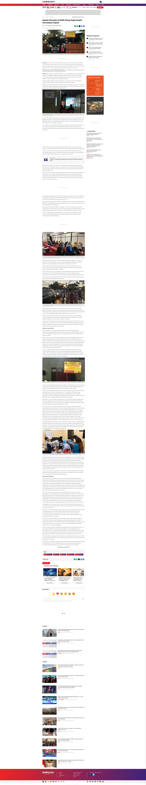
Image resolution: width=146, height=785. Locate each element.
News (47, 17)
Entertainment (76, 4)
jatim (91, 7)
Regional (100, 7)
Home (43, 4)
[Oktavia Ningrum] (92, 89)
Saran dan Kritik (76, 775)
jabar (88, 7)
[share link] (84, 26)
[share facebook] (75, 26)
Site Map (75, 776)
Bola (63, 4)
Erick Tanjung (48, 25)
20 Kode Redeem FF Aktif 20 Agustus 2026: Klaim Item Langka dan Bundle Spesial (96, 53)
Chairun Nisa (97, 80)
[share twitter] (79, 26)
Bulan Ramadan (52, 62)
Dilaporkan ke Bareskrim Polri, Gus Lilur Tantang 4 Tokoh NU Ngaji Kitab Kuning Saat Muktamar (96, 39)
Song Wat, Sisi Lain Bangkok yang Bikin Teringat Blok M (94, 111)
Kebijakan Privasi (76, 773)
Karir (60, 776)
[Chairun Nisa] (91, 81)
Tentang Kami (61, 775)
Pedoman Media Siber (77, 772)
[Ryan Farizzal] (91, 93)
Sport (97, 4)
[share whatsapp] (77, 26)
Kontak (60, 773)
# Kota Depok (56, 554)
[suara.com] (48, 2)
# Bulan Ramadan (70, 554)
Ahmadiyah (80, 66)
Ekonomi (57, 4)
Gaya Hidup (91, 4)
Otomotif (68, 4)
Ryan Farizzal (98, 92)
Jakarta (84, 7)
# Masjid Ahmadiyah (48, 554)
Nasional (50, 4)
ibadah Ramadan (58, 66)
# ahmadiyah (63, 554)
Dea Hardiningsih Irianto (56, 25)
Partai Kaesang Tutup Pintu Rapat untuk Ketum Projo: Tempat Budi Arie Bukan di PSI (96, 44)
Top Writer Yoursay (94, 77)
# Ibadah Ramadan (79, 554)
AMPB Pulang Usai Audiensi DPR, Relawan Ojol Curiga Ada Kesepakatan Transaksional (95, 57)
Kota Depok (72, 82)
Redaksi (60, 772)
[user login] (101, 2)
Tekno (84, 4)
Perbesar (82, 90)
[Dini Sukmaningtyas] (91, 85)
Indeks (103, 4)
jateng (94, 7)
